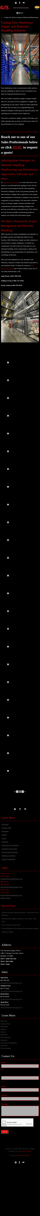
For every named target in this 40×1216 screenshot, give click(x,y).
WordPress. (27, 1155)
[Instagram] (15, 3)
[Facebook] (19, 3)
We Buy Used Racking (8, 859)
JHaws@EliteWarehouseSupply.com (11, 1007)
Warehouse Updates (7, 932)
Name (3, 1062)
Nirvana (19, 1155)
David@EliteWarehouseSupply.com (11, 895)
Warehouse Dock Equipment (10, 845)
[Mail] (23, 3)
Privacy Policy (26, 1151)
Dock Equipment (6, 1037)
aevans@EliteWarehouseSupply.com (11, 879)
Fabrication (5, 842)
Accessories (4, 1045)
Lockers (4, 838)
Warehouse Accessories (8, 856)
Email (3, 1086)
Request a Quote (5, 898)
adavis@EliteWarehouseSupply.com (11, 887)
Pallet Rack (5, 824)
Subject (4, 1095)
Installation (4, 1040)
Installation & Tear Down (9, 849)
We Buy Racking (6, 1048)
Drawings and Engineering (10, 852)
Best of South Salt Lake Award (11, 925)
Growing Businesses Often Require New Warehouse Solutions (20, 928)
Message (4, 1104)
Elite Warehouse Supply (11, 182)
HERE (17, 147)
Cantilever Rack (6, 828)
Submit (4, 1132)
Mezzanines (5, 831)
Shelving (4, 835)
